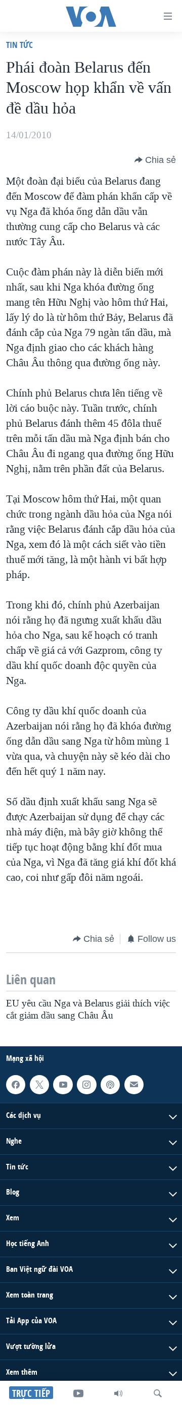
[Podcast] (110, 1084)
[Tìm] (158, 1393)
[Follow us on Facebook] (15, 1084)
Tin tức (19, 44)
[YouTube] (78, 1393)
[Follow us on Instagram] (86, 1084)
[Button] (155, 159)
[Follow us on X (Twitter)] (39, 1084)
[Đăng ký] (134, 1084)
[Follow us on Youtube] (62, 1084)
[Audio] (118, 1393)
